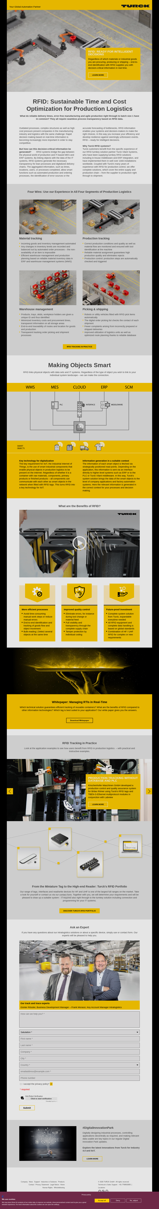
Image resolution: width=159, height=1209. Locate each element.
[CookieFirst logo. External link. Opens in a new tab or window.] (3, 1196)
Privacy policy (86, 1195)
